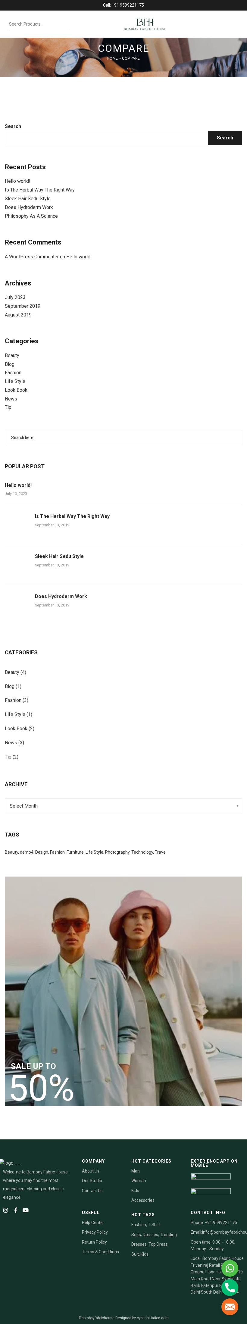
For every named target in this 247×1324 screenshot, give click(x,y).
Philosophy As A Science (31, 216)
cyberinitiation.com (153, 1318)
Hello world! (17, 181)
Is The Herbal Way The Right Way (40, 190)
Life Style (15, 381)
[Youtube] (25, 1210)
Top (153, 1244)
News (11, 399)
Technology (142, 852)
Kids (145, 1254)
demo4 (26, 852)
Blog (9, 364)
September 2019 (22, 306)
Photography (117, 852)
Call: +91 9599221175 (123, 5)
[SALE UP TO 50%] (123, 991)
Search (13, 126)
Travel (161, 852)
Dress (162, 1244)
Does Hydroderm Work (29, 207)
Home (112, 58)
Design (41, 852)
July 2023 (15, 297)
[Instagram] (5, 1210)
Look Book (16, 390)
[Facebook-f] (15, 1210)
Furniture (75, 852)
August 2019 (18, 315)
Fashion (13, 372)
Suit (135, 1254)
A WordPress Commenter (32, 257)
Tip (8, 407)
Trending (168, 1234)
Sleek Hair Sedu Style (28, 198)
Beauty (12, 355)
